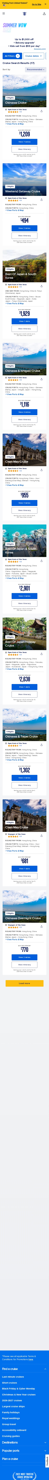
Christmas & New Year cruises (19, 1394)
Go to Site (36, 4)
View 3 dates (24, 228)
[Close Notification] (45, 4)
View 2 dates (24, 596)
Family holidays (11, 1412)
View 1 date (24, 321)
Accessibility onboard (14, 1430)
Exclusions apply (40, 49)
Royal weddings (11, 1418)
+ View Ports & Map (14, 124)
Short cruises (9, 1382)
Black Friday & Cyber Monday (18, 1388)
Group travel (9, 1424)
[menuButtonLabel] (3, 13)
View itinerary (24, 149)
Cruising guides (11, 1436)
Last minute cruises (13, 1376)
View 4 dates (25, 412)
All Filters (11, 56)
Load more (24, 983)
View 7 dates (25, 142)
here (30, 1359)
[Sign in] (44, 13)
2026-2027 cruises (12, 1400)
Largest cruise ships (13, 1406)
